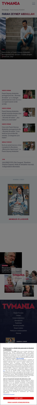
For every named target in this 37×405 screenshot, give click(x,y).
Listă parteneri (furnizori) (8, 394)
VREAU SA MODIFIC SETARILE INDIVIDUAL (19, 402)
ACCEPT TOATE (19, 398)
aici (4, 370)
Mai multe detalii (20, 358)
